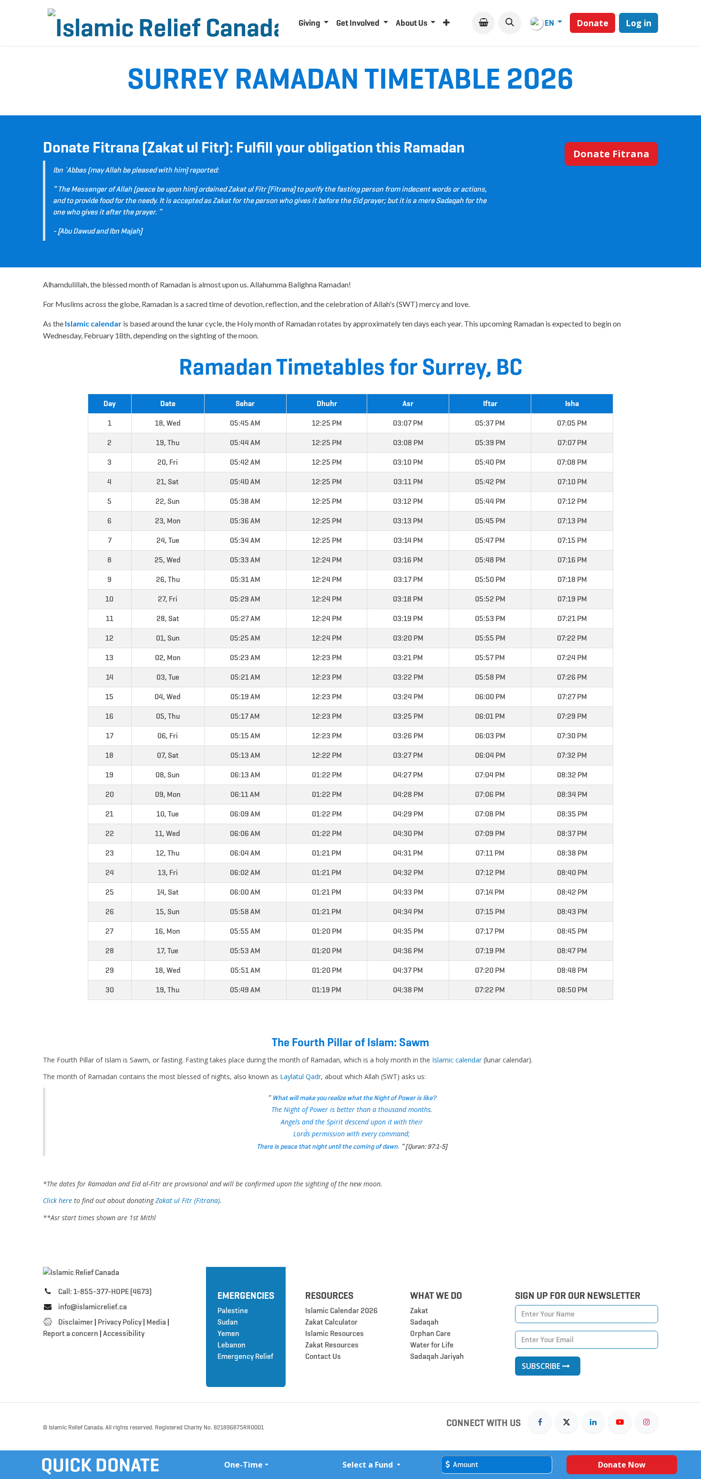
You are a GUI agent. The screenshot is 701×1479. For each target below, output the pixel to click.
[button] (509, 22)
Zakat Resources (332, 1345)
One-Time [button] (243, 1464)
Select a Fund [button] (368, 1464)
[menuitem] (313, 23)
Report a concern (70, 1333)
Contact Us (323, 1356)
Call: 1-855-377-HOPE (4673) (105, 1291)
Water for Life (432, 1345)
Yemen (228, 1333)
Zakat (419, 1311)
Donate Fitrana (611, 153)
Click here (57, 1200)
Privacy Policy (120, 1322)
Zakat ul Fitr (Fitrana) (187, 1200)
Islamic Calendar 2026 (341, 1311)
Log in (638, 23)
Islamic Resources (334, 1333)
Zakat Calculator (331, 1322)
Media (156, 1322)
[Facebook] (539, 1421)
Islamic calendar (457, 1059)
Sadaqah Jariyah (437, 1356)
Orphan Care (430, 1333)
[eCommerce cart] (483, 22)
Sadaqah (424, 1322)
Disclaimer (75, 1322)
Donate (592, 23)
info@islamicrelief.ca (92, 1307)
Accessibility (124, 1333)
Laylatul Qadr (300, 1076)
